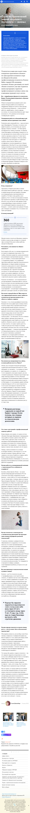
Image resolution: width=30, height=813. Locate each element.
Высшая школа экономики (8, 1)
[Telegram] (4, 732)
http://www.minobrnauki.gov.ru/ (9, 794)
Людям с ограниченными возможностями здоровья (13, 782)
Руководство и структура (8, 758)
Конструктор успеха (9, 25)
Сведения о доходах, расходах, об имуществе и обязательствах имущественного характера (13, 777)
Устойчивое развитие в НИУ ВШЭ (9, 760)
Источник (5, 232)
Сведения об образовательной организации (12, 780)
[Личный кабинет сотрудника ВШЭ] (24, 1)
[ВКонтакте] (2, 732)
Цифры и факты (5, 756)
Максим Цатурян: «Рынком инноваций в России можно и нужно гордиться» (21, 724)
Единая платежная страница (8, 784)
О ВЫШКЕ (4, 753)
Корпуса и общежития (7, 765)
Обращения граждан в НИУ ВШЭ (9, 769)
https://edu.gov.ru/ (6, 797)
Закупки (4, 767)
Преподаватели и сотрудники (9, 763)
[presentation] (1, 719)
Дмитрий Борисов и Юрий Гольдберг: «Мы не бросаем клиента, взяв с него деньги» (8, 724)
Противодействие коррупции (9, 774)
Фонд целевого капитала (8, 772)
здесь (14, 803)
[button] (11, 752)
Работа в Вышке (5, 787)
